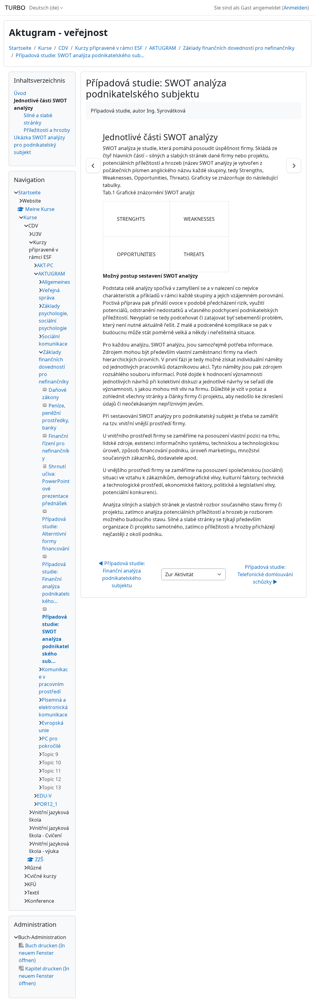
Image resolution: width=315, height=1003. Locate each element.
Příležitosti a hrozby (47, 130)
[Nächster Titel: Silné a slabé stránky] (293, 165)
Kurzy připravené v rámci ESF (108, 48)
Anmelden (295, 7)
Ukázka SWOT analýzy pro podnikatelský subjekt (39, 145)
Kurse (45, 48)
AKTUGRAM (162, 48)
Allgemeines (56, 282)
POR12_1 (47, 804)
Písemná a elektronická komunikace (53, 707)
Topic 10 (51, 762)
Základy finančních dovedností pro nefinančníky (238, 48)
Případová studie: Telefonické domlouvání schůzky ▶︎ (265, 574)
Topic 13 (51, 787)
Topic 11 (51, 770)
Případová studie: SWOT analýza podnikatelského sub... (80, 55)
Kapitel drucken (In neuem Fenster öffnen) (44, 976)
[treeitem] (42, 547)
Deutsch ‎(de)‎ (44, 7)
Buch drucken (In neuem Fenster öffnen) (42, 953)
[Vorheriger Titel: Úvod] (93, 165)
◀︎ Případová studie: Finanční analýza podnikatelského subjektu (122, 574)
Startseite (20, 48)
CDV (63, 48)
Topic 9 (50, 754)
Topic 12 (51, 779)
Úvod (20, 93)
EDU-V (44, 795)
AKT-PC (45, 265)
